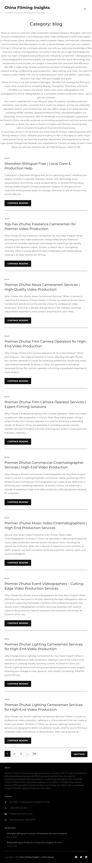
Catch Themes (48, 857)
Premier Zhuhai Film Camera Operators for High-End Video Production (46, 343)
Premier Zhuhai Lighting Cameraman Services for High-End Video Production (44, 707)
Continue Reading (17, 203)
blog (7, 158)
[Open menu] (84, 9)
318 (34, 753)
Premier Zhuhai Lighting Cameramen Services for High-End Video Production (44, 646)
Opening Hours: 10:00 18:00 (23, 820)
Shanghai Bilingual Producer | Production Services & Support (37, 833)
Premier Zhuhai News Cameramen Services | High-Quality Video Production (42, 287)
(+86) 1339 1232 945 (18, 808)
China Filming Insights (27, 7)
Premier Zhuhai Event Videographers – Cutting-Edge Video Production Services (44, 586)
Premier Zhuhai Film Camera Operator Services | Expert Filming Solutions (45, 404)
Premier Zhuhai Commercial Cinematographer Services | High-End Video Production (44, 465)
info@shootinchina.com (21, 814)
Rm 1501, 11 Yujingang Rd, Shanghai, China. (30, 802)
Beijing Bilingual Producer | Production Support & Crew (34, 842)
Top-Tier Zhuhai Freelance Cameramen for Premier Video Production (40, 226)
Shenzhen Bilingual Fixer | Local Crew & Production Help (38, 166)
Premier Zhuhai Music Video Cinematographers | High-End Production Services (46, 525)
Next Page (79, 754)
